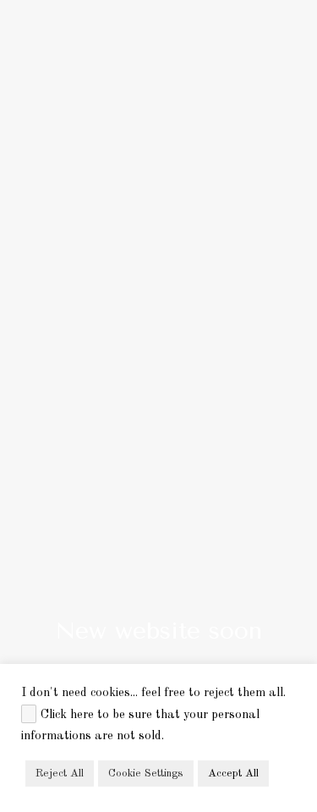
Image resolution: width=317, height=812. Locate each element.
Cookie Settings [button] (145, 773)
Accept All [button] (233, 773)
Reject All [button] (60, 773)
